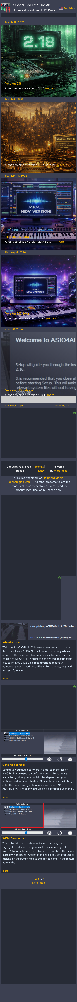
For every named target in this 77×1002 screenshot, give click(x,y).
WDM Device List (14, 838)
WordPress (60, 470)
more (5, 678)
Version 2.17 (13, 160)
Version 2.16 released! (20, 390)
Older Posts (63, 405)
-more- (50, 88)
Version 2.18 (13, 83)
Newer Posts (14, 405)
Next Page (38, 882)
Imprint (39, 466)
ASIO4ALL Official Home (31, 5)
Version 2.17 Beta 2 (18, 237)
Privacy (40, 470)
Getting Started (13, 764)
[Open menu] (38, 15)
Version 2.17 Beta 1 (18, 313)
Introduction (11, 642)
